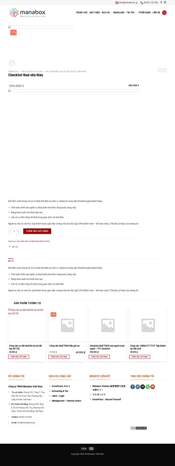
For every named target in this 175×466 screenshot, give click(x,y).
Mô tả (10, 261)
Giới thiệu (94, 12)
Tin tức (130, 12)
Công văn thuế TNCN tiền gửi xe (64, 345)
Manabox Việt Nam (95, 454)
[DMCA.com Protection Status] (138, 428)
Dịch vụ (106, 12)
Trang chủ (82, 12)
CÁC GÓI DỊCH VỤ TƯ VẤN (32, 71)
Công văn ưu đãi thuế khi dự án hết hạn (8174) (25, 347)
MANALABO (119, 12)
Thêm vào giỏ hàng (37, 231)
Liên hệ (156, 12)
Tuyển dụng (144, 12)
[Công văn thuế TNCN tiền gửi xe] (67, 325)
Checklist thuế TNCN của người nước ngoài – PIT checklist (107, 347)
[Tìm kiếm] (164, 12)
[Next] (167, 337)
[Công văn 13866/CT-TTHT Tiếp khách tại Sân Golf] (148, 325)
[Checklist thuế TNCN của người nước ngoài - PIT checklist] (107, 325)
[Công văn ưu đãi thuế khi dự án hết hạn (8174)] (27, 325)
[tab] (10, 261)
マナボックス (99, 394)
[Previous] (8, 337)
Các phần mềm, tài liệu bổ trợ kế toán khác (65, 71)
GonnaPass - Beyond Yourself (106, 399)
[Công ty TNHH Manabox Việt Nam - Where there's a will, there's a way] (27, 12)
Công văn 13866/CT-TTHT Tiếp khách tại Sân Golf (148, 347)
